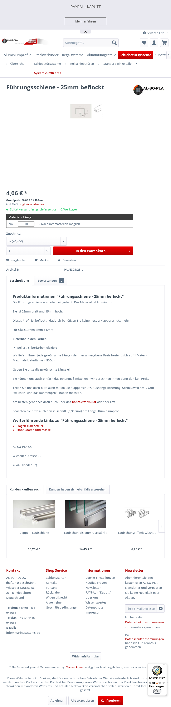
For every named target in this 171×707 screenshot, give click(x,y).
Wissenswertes (96, 602)
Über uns (92, 597)
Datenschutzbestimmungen (144, 622)
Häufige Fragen (96, 583)
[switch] (157, 691)
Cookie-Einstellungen (100, 578)
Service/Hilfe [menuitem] (155, 33)
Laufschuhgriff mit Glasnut (137, 533)
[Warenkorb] (164, 43)
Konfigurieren (111, 700)
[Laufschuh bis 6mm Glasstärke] (85, 514)
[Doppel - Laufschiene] (34, 514)
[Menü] (164, 665)
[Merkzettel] (144, 43)
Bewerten (69, 260)
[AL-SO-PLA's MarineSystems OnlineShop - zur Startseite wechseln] (25, 44)
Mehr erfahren (85, 21)
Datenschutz (94, 607)
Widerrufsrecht (56, 597)
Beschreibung (19, 281)
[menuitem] (91, 43)
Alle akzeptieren (82, 700)
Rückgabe (53, 592)
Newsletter (93, 588)
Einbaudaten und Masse (33, 430)
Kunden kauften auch (25, 489)
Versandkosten (75, 667)
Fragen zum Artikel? (30, 426)
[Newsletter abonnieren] (161, 608)
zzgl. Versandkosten (32, 204)
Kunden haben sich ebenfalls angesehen (77, 489)
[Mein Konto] (154, 43)
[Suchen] (114, 43)
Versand (52, 588)
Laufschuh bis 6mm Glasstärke (85, 533)
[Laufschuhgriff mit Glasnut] (136, 514)
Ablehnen (57, 700)
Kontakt (51, 583)
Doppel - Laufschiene (34, 533)
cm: (11, 224)
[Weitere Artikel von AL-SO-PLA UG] (149, 91)
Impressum (93, 612)
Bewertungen (50, 281)
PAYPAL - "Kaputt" (98, 592)
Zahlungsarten (56, 578)
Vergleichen (18, 260)
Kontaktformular (84, 402)
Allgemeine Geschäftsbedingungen (62, 604)
